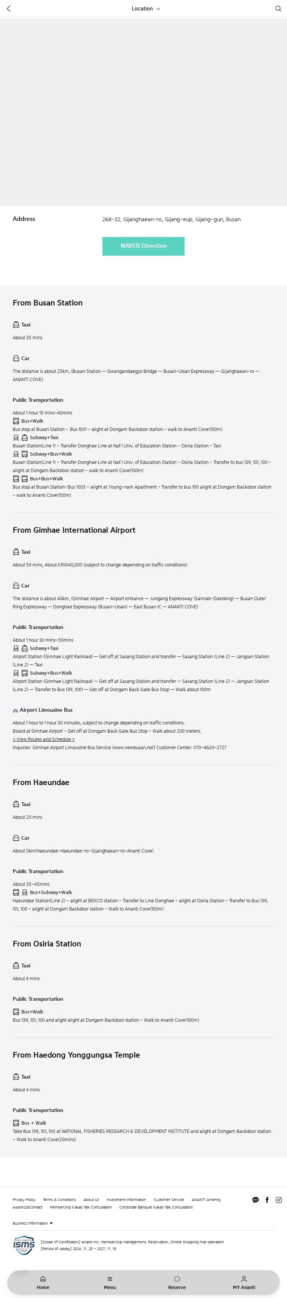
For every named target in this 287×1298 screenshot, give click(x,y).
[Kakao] (255, 1200)
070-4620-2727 (210, 747)
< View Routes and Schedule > (44, 739)
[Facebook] (267, 1200)
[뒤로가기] (8, 8)
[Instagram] (279, 1200)
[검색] (278, 8)
